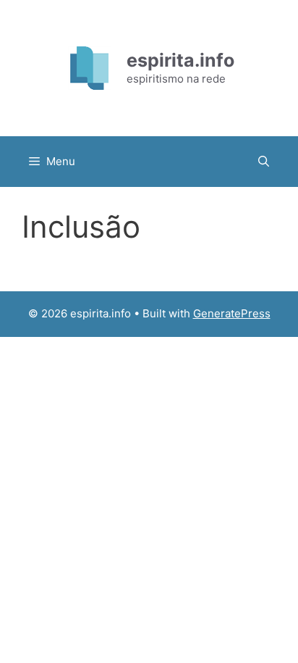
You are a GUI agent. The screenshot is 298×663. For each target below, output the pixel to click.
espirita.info (180, 60)
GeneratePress (232, 313)
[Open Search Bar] (264, 161)
